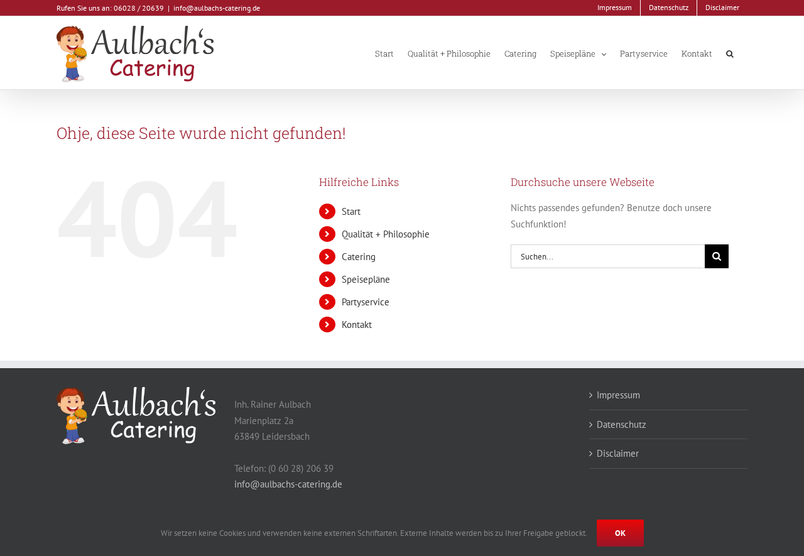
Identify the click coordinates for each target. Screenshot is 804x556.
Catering (359, 257)
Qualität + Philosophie (386, 234)
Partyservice (365, 302)
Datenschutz (621, 424)
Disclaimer (618, 453)
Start (351, 211)
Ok (620, 533)
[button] (730, 52)
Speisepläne (366, 279)
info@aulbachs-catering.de (216, 8)
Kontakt (357, 324)
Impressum (618, 395)
